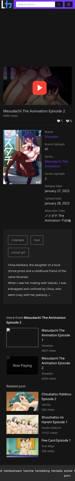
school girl (18, 252)
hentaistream (13, 471)
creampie (17, 240)
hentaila (56, 471)
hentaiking (42, 471)
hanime (28, 471)
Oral (37, 240)
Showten (51, 136)
